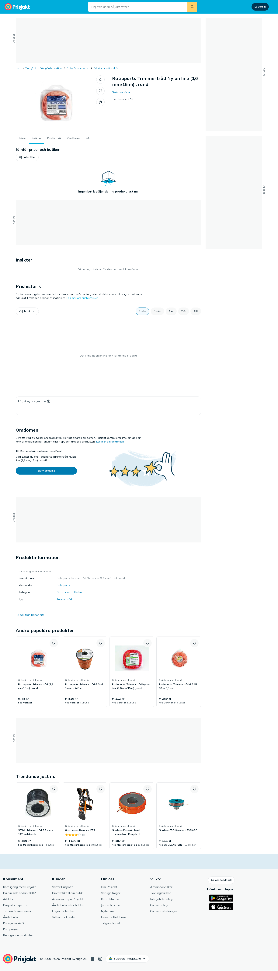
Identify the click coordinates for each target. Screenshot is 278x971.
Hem (18, 68)
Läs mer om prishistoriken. (83, 298)
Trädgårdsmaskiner (51, 68)
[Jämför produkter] (100, 102)
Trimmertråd (64, 599)
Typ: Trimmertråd (122, 99)
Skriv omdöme (121, 92)
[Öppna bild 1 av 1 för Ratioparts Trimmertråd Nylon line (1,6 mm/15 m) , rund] (56, 103)
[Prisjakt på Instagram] (100, 958)
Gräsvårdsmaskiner (78, 68)
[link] (38, 672)
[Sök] (192, 7)
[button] (100, 79)
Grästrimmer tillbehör (106, 68)
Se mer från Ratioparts (30, 615)
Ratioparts (63, 585)
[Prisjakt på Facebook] (92, 958)
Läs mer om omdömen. (110, 441)
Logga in (260, 6)
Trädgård (30, 68)
